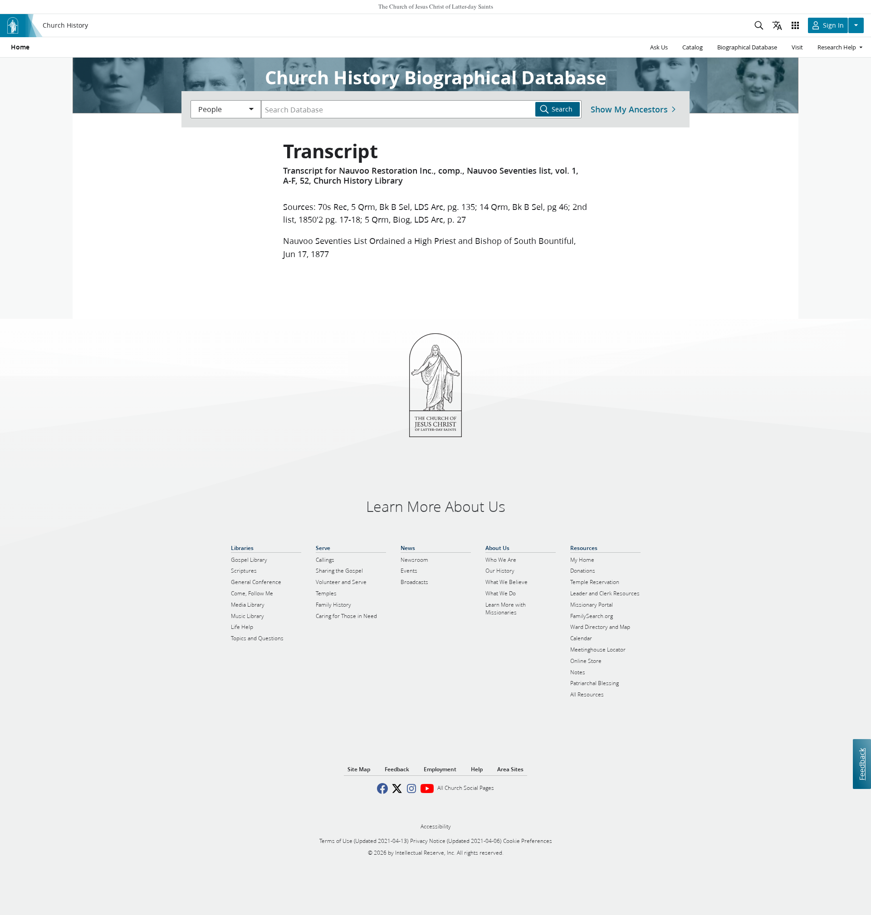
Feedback (861, 764)
